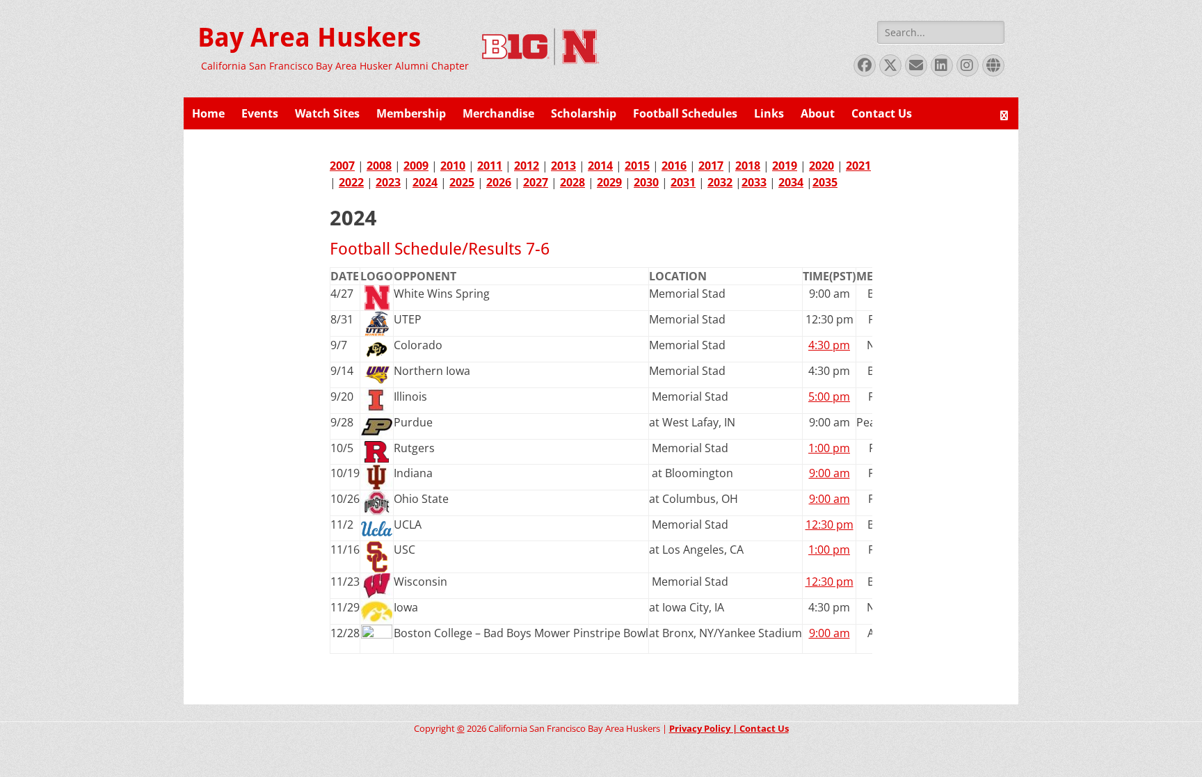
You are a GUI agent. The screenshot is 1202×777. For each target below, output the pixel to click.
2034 (790, 182)
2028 (572, 182)
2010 (452, 165)
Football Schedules (685, 113)
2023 (388, 182)
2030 (646, 182)
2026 (498, 182)
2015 (637, 165)
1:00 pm (829, 448)
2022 (351, 182)
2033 (754, 182)
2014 (600, 165)
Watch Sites (327, 113)
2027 (535, 182)
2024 (425, 182)
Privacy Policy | (704, 728)
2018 (747, 165)
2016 (674, 165)
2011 (489, 165)
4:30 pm (829, 345)
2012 (526, 165)
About (818, 113)
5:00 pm (829, 396)
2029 (609, 182)
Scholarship (583, 113)
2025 (461, 182)
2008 (379, 165)
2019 (784, 165)
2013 (563, 165)
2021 (858, 165)
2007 (342, 165)
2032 (719, 182)
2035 (825, 182)
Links (769, 113)
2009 (415, 165)
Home (208, 113)
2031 (683, 182)
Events (259, 113)
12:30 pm (830, 524)
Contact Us (881, 113)
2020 (821, 165)
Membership (411, 113)
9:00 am (829, 473)
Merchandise (498, 113)
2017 (710, 165)
